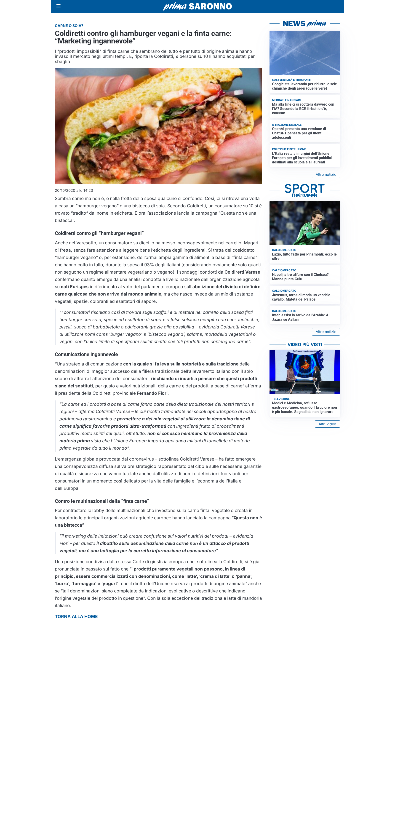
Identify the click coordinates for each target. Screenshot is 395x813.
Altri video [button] (327, 424)
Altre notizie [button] (326, 174)
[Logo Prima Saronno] (197, 6)
